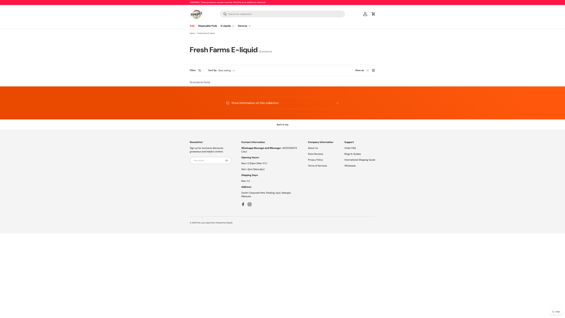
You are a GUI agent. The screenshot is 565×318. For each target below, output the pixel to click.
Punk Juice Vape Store (206, 223)
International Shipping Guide (359, 159)
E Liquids (226, 25)
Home (192, 33)
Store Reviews (315, 153)
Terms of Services (317, 165)
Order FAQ (350, 148)
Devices (242, 25)
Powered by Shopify (224, 223)
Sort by (212, 70)
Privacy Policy (315, 159)
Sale (192, 25)
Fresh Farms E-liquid (206, 33)
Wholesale (350, 165)
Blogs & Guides (352, 153)
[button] (373, 14)
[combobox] (282, 14)
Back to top (282, 124)
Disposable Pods (207, 25)
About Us (313, 148)
